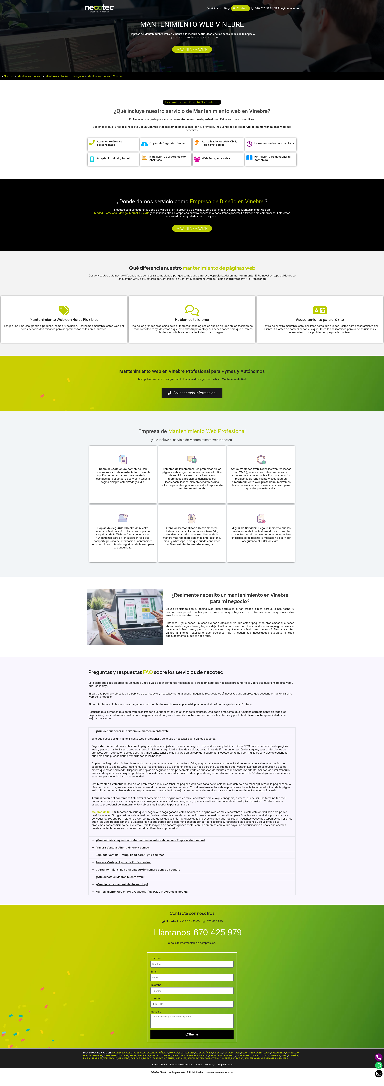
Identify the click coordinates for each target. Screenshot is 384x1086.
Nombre (155, 958)
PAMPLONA (178, 1055)
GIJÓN (132, 1055)
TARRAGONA (255, 1052)
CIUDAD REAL (243, 1055)
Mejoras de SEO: (102, 812)
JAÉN (237, 1052)
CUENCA (200, 1052)
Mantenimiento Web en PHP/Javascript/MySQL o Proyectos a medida (142, 891)
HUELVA (87, 1055)
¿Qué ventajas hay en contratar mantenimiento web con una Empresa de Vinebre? (150, 840)
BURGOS (97, 1055)
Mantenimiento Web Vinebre (105, 76)
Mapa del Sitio (225, 1064)
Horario (155, 998)
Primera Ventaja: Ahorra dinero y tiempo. (123, 847)
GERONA (166, 1055)
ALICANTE (181, 1058)
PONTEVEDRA (186, 1052)
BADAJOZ (155, 1055)
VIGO (284, 1055)
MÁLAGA (163, 1052)
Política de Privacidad (181, 1064)
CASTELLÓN (292, 1052)
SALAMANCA (278, 1052)
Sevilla (145, 213)
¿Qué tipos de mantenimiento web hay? (122, 884)
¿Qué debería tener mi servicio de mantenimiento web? (132, 731)
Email (153, 971)
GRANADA (123, 1058)
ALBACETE (143, 1055)
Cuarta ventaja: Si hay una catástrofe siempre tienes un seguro (138, 869)
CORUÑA (293, 1055)
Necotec (9, 76)
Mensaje (155, 1011)
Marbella (134, 213)
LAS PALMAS (215, 1055)
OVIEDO (203, 1055)
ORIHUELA (282, 1058)
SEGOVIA (228, 1052)
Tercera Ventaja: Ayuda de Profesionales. (123, 862)
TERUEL (170, 1058)
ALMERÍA (275, 1055)
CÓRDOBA (136, 1058)
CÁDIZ (266, 1055)
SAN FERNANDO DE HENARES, (260, 1058)
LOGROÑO (192, 1055)
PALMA (87, 1058)
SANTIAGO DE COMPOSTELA (203, 1058)
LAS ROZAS (237, 1058)
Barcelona (110, 213)
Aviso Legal (210, 1064)
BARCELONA (129, 1052)
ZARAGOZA (159, 1058)
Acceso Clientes (160, 1064)
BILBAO (147, 1058)
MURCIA (173, 1052)
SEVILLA (141, 1052)
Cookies (198, 1064)
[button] (192, 102)
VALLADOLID (110, 1058)
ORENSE (217, 1052)
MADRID (116, 1052)
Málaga (123, 213)
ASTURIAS (123, 1055)
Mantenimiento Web (29, 76)
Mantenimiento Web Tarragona (64, 76)
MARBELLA (229, 1055)
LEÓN (244, 1052)
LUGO (267, 1052)
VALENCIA (152, 1052)
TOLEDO (256, 1055)
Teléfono (155, 984)
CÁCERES (225, 1058)
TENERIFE (97, 1058)
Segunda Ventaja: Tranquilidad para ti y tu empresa (130, 854)
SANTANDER (110, 1055)
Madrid (98, 213)
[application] (219, 8)
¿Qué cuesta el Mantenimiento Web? (120, 876)
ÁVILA (209, 1052)
